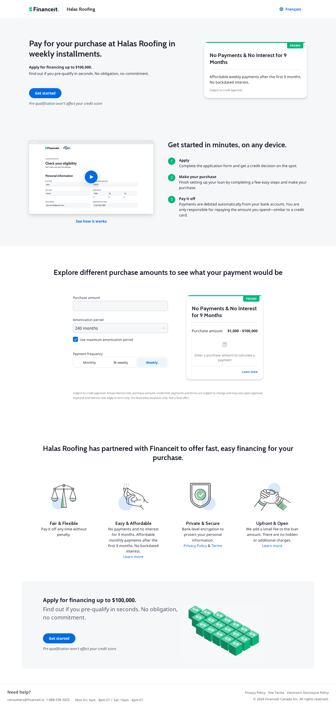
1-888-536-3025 (58, 699)
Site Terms (276, 692)
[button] (91, 177)
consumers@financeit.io (25, 699)
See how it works (91, 221)
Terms (216, 545)
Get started (45, 93)
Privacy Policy (195, 545)
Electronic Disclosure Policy (308, 692)
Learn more (250, 372)
